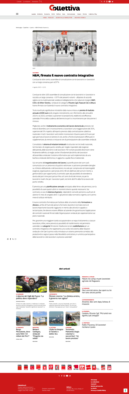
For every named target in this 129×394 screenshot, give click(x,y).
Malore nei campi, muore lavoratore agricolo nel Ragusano (96, 280)
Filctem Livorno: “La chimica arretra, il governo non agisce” (64, 297)
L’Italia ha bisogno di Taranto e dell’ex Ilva (56, 331)
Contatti (19, 1)
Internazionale (71, 14)
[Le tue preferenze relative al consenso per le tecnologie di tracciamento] (125, 390)
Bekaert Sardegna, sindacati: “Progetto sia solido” (38, 333)
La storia (94, 388)
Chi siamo (94, 380)
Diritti (53, 14)
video (45, 17)
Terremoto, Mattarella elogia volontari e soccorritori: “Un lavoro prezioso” (72, 333)
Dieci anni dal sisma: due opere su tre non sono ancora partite (97, 291)
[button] (8, 239)
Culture (79, 14)
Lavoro (34, 14)
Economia (47, 14)
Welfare (58, 14)
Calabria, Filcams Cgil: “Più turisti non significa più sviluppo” (96, 314)
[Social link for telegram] (112, 1)
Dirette (85, 14)
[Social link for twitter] (101, 1)
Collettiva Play (93, 14)
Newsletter (35, 1)
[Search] (41, 2)
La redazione (26, 1)
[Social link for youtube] (110, 1)
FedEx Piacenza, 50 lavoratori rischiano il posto (94, 326)
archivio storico (80, 17)
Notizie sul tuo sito (97, 386)
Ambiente (40, 14)
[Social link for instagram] (107, 1)
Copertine (25, 27)
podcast (51, 17)
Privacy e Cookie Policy (98, 390)
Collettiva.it (22, 385)
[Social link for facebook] (104, 1)
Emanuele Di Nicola (20, 301)
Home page (19, 27)
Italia (63, 14)
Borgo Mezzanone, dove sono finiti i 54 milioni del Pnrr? (23, 332)
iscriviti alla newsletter (64, 17)
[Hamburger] (17, 14)
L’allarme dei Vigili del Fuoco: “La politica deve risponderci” (30, 297)
